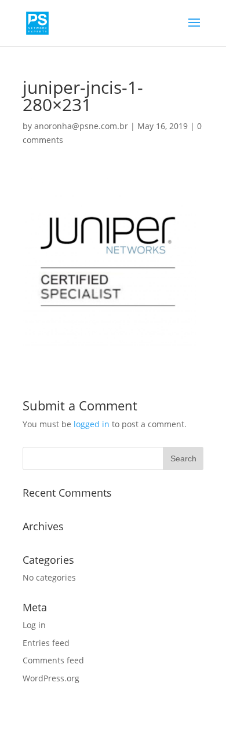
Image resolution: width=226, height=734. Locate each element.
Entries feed (46, 642)
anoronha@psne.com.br (81, 125)
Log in (34, 624)
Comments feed (53, 660)
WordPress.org (51, 678)
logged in (92, 424)
